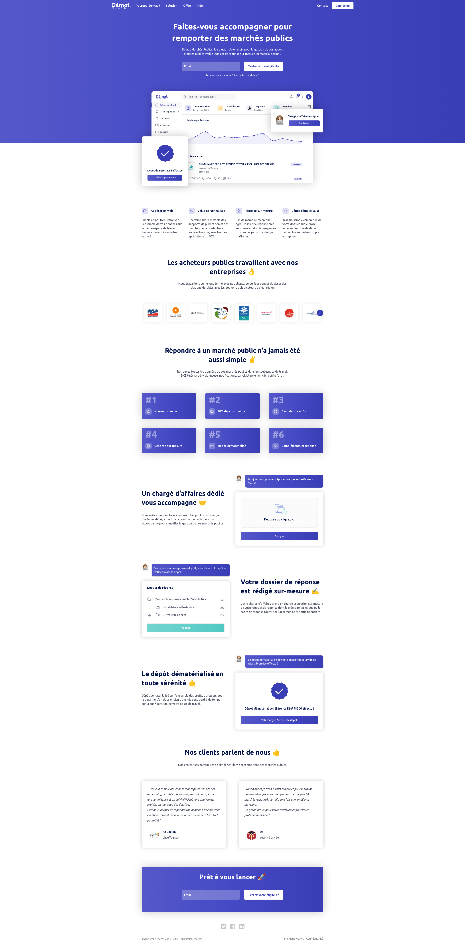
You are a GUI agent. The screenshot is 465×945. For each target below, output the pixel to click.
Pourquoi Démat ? (148, 5)
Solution (171, 5)
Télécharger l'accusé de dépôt (279, 720)
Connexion (342, 5)
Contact (322, 5)
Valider (185, 627)
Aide (200, 5)
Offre (187, 5)
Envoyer (279, 536)
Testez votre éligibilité (263, 66)
